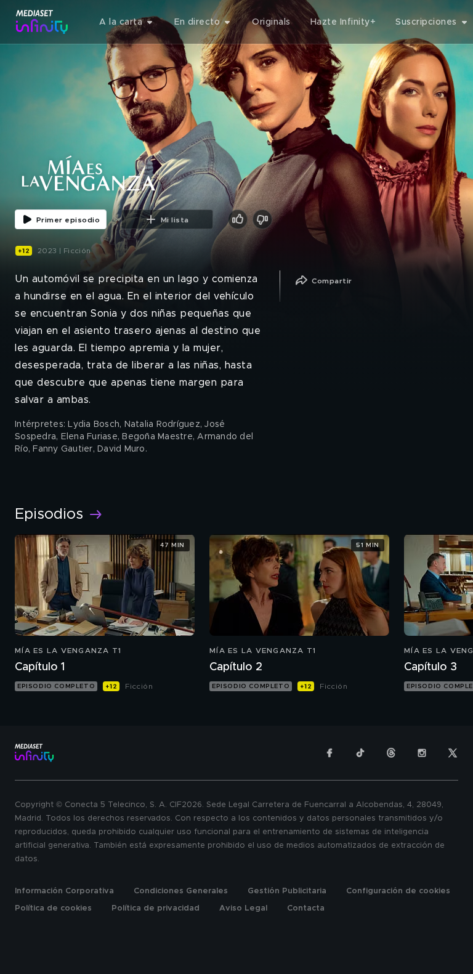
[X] (452, 752)
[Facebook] (329, 752)
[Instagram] (421, 752)
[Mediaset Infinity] (42, 21)
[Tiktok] (360, 752)
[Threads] (391, 752)
